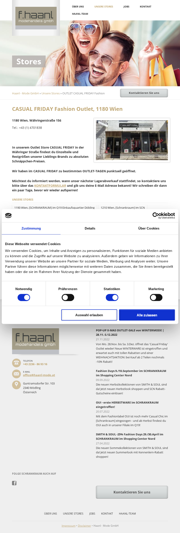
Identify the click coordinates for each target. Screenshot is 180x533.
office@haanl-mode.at (39, 375)
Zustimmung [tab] (31, 228)
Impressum (69, 526)
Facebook (14, 483)
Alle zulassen (147, 315)
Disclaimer (84, 526)
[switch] (68, 297)
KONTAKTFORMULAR (50, 185)
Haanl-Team (80, 13)
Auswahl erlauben (89, 315)
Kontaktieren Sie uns (144, 93)
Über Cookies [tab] (148, 228)
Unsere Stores (103, 6)
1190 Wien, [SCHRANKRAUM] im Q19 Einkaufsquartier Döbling (54, 208)
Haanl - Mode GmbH (25, 93)
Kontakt (145, 6)
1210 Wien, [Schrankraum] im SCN (123, 208)
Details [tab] (90, 228)
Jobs (126, 6)
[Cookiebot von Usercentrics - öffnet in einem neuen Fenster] (156, 215)
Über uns (78, 6)
